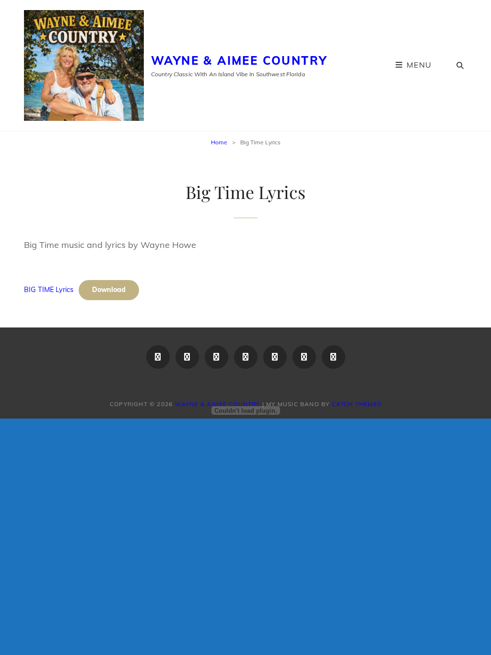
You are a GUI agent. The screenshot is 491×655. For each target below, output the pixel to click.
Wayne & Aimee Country (239, 60)
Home (219, 142)
